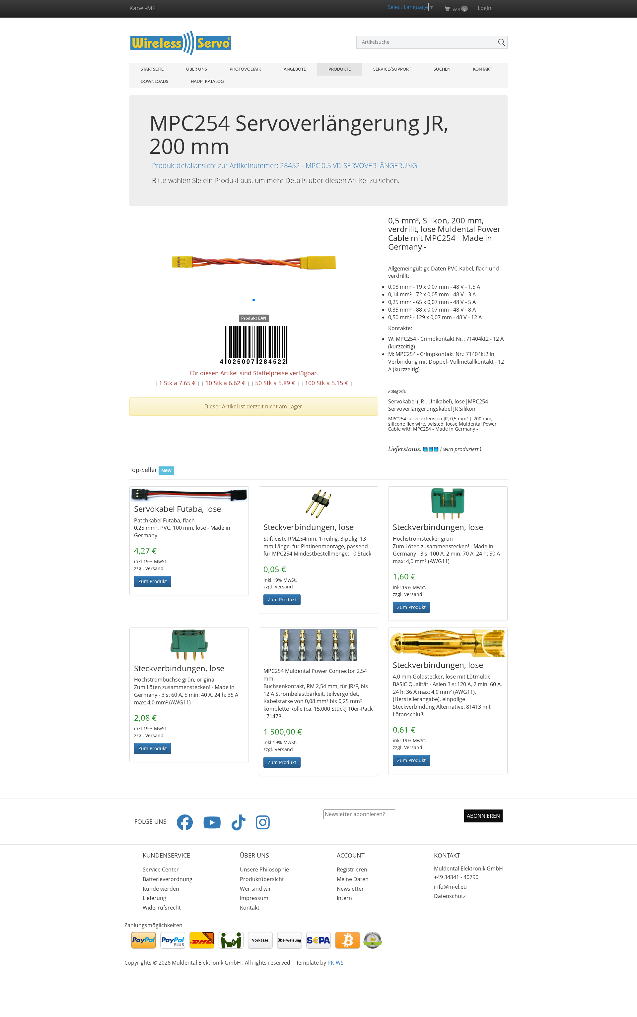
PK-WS (335, 962)
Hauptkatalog (207, 81)
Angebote (295, 69)
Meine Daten (353, 879)
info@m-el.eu (450, 886)
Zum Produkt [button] (152, 581)
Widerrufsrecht (162, 907)
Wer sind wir (255, 888)
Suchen (442, 69)
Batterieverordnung (167, 879)
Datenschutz (449, 896)
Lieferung (154, 898)
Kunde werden (161, 888)
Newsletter (350, 888)
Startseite (152, 69)
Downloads (154, 81)
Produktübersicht (262, 879)
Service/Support (392, 69)
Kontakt (482, 69)
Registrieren (352, 869)
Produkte (339, 69)
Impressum (254, 898)
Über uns (196, 69)
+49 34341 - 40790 (456, 877)
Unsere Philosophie (264, 869)
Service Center (161, 869)
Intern (344, 898)
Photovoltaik (245, 69)
